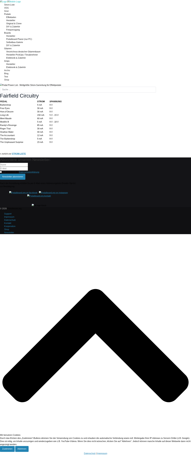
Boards (7, 33)
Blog (6, 73)
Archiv (7, 70)
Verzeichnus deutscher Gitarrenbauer (23, 52)
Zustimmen (7, 449)
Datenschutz (10, 220)
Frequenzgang (13, 30)
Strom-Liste (9, 5)
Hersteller (10, 20)
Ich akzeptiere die (20, 172)
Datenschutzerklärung (29, 172)
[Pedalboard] (10, 1)
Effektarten (11, 17)
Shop (6, 80)
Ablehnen (21, 449)
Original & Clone (14, 23)
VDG (6, 8)
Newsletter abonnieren (12, 177)
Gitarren (8, 48)
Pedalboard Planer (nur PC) (19, 39)
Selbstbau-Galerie (14, 42)
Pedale (7, 14)
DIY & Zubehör (13, 27)
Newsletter (9, 232)
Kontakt (7, 223)
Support (7, 214)
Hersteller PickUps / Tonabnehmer (22, 55)
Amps (6, 61)
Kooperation (9, 226)
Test (6, 77)
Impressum (9, 217)
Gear (6, 11)
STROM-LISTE (19, 154)
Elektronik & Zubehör (16, 58)
